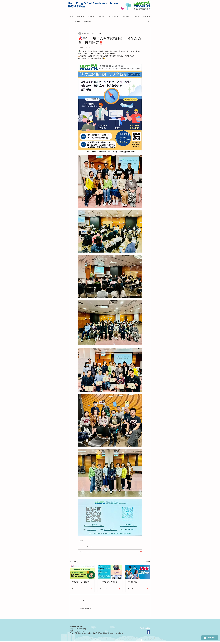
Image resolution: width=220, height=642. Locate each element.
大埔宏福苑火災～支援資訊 (81, 582)
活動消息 (77, 21)
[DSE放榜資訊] (137, 572)
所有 (71, 21)
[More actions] (141, 33)
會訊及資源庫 (87, 21)
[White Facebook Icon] (141, 640)
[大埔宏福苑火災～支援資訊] (82, 572)
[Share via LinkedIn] (87, 546)
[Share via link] (91, 546)
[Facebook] (148, 632)
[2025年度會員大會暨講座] (110, 572)
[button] (148, 21)
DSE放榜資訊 (132, 582)
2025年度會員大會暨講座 (108, 582)
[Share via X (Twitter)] (83, 546)
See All (148, 561)
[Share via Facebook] (79, 546)
